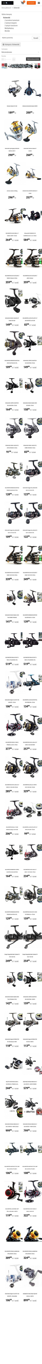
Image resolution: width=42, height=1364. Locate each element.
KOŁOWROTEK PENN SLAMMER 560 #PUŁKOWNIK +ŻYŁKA (30, 1252)
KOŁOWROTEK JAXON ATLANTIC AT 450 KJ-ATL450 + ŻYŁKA (30, 828)
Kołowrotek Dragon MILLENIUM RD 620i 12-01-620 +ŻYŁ (12, 531)
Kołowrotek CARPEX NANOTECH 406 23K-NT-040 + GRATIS (30, 998)
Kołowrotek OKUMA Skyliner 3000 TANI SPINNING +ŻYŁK (12, 998)
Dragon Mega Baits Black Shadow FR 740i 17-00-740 (30, 956)
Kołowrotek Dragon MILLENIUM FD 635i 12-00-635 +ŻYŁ (30, 531)
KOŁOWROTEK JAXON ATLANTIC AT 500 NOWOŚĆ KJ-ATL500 (30, 319)
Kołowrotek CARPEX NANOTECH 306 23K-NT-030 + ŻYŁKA (30, 362)
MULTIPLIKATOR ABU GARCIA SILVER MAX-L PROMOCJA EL (12, 1083)
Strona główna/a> (6, 8)
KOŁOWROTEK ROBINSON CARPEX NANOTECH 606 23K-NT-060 (12, 871)
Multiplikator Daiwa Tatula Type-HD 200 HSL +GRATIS (30, 1295)
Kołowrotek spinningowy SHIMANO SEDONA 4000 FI (12, 150)
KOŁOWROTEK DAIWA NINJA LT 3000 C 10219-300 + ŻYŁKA (30, 871)
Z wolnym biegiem (11, 23)
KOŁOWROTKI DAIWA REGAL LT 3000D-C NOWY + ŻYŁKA (12, 234)
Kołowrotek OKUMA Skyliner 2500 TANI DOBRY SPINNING (12, 616)
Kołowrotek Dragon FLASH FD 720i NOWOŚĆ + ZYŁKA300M (12, 1295)
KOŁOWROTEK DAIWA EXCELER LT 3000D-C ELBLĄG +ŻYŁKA (12, 277)
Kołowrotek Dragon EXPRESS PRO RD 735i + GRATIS (30, 1040)
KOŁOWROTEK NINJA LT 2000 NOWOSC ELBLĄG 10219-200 (12, 828)
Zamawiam (31, 3)
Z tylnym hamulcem (11, 25)
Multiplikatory (9, 28)
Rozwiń (36, 38)
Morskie (7, 31)
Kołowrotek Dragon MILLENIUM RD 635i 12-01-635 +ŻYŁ (30, 489)
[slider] (5, 59)
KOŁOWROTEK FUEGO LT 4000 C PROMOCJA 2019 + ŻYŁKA (12, 743)
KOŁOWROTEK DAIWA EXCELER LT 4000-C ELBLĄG (30, 277)
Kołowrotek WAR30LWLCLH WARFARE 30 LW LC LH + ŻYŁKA (30, 234)
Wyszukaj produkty (34, 59)
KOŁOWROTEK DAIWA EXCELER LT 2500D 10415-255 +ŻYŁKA (30, 574)
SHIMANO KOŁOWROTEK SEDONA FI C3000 (30, 192)
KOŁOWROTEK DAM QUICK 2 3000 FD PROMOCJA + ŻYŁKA (30, 913)
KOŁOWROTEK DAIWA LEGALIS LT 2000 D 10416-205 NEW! (30, 743)
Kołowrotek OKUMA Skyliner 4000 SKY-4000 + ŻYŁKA (30, 404)
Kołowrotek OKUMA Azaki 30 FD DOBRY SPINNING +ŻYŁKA (29, 446)
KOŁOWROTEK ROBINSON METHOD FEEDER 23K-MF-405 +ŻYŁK (12, 489)
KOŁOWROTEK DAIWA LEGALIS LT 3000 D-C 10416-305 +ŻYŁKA (12, 786)
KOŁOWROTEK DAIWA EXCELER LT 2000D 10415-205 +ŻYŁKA (12, 574)
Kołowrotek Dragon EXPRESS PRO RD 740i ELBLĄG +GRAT (12, 1040)
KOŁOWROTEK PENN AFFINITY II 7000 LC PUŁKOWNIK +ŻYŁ (12, 659)
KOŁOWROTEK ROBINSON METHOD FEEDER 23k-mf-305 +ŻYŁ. (12, 913)
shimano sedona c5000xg (12, 191)
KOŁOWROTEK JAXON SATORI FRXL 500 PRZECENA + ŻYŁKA (30, 701)
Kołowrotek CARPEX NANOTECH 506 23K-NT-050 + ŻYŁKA (12, 404)
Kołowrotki (16, 8)
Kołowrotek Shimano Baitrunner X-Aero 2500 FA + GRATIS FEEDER (30, 1083)
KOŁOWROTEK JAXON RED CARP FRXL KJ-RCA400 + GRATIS (12, 1210)
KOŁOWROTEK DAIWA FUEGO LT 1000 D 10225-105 (29, 1210)
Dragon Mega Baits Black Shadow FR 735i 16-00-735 (12, 956)
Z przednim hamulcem (12, 20)
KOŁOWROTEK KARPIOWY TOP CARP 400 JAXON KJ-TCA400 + (30, 1168)
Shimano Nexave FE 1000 (12, 106)
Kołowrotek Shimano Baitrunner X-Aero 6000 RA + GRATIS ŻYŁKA (30, 1125)
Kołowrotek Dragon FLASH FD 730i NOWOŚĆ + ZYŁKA (12, 701)
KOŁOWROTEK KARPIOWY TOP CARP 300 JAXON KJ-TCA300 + (12, 1168)
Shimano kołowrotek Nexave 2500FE (30, 106)
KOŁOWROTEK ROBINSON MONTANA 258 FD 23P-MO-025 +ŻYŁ (12, 362)
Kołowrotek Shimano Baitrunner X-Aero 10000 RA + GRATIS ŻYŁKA (12, 1125)
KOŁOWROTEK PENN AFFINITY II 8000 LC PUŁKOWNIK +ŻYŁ (30, 659)
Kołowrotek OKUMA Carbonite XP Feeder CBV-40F (12, 319)
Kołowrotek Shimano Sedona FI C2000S (30, 150)
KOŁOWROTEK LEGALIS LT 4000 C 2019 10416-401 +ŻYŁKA (30, 786)
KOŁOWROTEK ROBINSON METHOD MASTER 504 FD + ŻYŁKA (30, 616)
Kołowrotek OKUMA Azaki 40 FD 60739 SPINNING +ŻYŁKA (12, 446)
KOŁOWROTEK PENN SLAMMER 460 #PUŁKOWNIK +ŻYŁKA (12, 1252)
